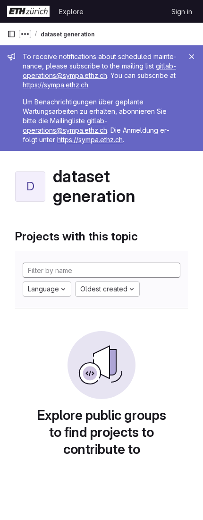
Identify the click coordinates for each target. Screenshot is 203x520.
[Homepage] (28, 11)
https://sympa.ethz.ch (55, 85)
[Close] (191, 56)
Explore (71, 12)
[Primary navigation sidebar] (11, 34)
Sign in (181, 12)
